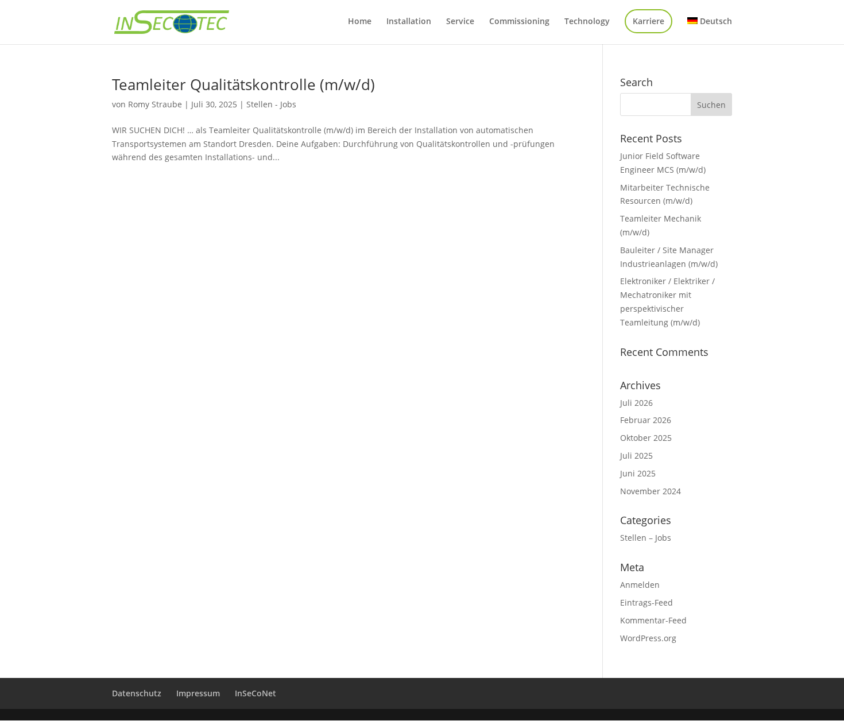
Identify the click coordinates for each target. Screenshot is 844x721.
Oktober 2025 (646, 437)
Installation (408, 21)
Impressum (198, 693)
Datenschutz (136, 693)
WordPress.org (648, 638)
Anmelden (640, 584)
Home (359, 21)
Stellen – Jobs (645, 537)
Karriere (648, 20)
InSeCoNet (255, 693)
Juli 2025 (636, 455)
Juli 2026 (636, 402)
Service (460, 21)
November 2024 (650, 491)
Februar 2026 (645, 419)
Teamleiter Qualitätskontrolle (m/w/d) (243, 84)
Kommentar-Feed (653, 620)
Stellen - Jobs (271, 104)
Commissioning (519, 21)
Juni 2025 (638, 473)
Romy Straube (155, 104)
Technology (587, 21)
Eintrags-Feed (646, 602)
